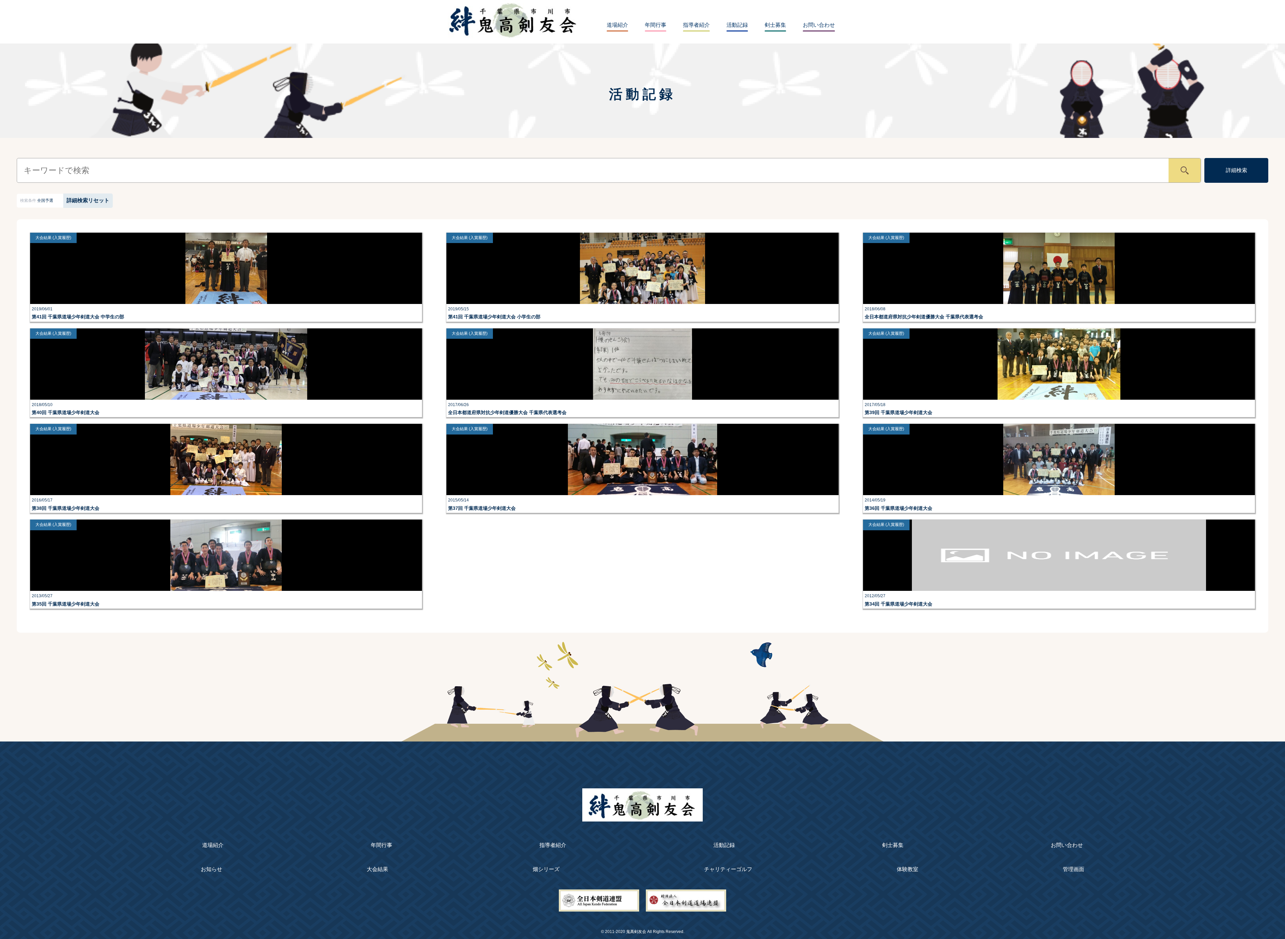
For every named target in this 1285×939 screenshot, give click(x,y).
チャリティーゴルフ (728, 869)
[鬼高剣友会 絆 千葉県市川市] (642, 818)
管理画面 (1073, 869)
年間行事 (655, 25)
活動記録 (737, 25)
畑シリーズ (546, 869)
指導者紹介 (696, 25)
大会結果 (377, 869)
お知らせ (211, 869)
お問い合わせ (819, 25)
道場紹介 (617, 25)
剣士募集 (775, 25)
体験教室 (907, 869)
